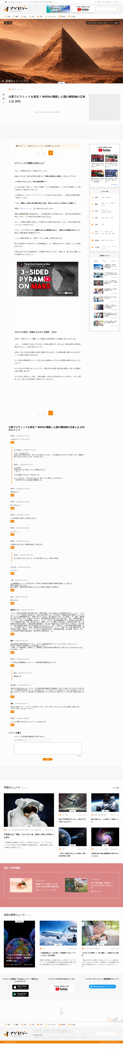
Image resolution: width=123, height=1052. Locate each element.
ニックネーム (19, 740)
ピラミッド (24, 208)
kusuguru (35, 1035)
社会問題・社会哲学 (106, 212)
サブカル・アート (106, 246)
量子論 (108, 240)
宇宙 (102, 224)
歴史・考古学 (104, 217)
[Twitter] (3, 94)
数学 (112, 240)
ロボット (112, 231)
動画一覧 (115, 184)
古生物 (111, 217)
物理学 (103, 240)
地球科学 (108, 197)
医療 (102, 203)
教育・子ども (104, 210)
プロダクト (104, 248)
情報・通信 (108, 233)
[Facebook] (3, 98)
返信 (12, 442)
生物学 (103, 197)
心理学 (103, 205)
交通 (102, 233)
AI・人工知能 (104, 231)
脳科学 (113, 203)
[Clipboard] (3, 102)
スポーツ (107, 203)
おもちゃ (114, 246)
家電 (113, 233)
